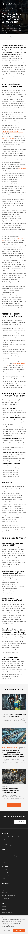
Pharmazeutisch (6, 876)
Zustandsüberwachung (8, 859)
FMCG (3, 879)
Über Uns (4, 907)
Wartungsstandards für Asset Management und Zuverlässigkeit (11, 790)
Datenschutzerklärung (8, 926)
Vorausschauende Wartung (9, 856)
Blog (11, 37)
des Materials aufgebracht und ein (12, 132)
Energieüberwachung (7, 862)
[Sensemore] (9, 3)
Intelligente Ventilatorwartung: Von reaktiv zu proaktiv (14, 715)
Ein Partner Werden (7, 912)
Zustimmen (19, 930)
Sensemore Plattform (7, 842)
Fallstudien (4, 887)
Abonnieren (20, 822)
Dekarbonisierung (6, 853)
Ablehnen (7, 930)
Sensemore (5, 37)
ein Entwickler (22, 169)
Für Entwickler (5, 898)
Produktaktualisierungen (8, 895)
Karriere (4, 909)
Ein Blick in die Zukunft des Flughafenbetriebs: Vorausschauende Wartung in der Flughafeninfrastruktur (13, 753)
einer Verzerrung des (8, 138)
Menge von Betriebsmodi (11, 532)
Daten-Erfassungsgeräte (8, 845)
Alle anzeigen (14, 805)
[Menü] (24, 4)
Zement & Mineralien (7, 870)
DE (22, 3)
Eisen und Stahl (6, 873)
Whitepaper (5, 893)
